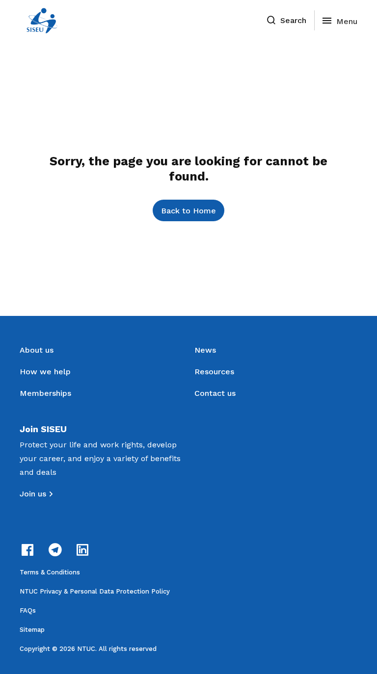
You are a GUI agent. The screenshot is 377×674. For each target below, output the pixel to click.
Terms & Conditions (50, 572)
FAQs (28, 610)
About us (37, 350)
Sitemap (32, 629)
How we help (45, 371)
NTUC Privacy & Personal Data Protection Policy (95, 591)
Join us (33, 493)
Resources (214, 371)
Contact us (215, 393)
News (205, 350)
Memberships (45, 393)
